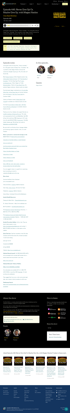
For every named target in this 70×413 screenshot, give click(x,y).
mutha (11, 46)
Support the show (18, 38)
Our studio (26, 395)
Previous (56, 26)
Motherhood (18, 49)
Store (46, 4)
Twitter (16, 312)
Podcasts (23, 4)
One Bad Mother (10, 16)
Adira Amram (12, 187)
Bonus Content (48, 400)
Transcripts (16, 392)
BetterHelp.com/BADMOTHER (10, 124)
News (15, 395)
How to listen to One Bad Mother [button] (11, 41)
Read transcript (28, 38)
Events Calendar (16, 397)
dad (14, 49)
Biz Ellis (39, 75)
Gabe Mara (50, 75)
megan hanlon (21, 46)
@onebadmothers (10, 321)
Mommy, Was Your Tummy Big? (15, 94)
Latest (31, 4)
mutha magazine (34, 46)
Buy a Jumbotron (38, 392)
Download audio (7, 38)
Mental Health (15, 46)
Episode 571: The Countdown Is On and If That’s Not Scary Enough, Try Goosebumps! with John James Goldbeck (51, 372)
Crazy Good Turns (20, 85)
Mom (27, 49)
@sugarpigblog (6, 85)
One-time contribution (49, 399)
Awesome (13, 184)
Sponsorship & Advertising (28, 400)
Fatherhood (23, 49)
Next (63, 26)
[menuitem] (23, 4)
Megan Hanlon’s (10, 77)
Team (25, 394)
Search (66, 1)
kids (8, 49)
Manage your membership (50, 392)
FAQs (47, 402)
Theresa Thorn (27, 46)
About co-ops (26, 392)
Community (26, 397)
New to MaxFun (6, 394)
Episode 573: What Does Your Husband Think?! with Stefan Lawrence (29, 370)
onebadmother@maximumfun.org (10, 311)
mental (8, 46)
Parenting (11, 49)
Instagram (21, 312)
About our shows (6, 392)
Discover (15, 394)
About (38, 4)
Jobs (25, 399)
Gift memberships (49, 394)
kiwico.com (20, 120)
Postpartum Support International (12, 209)
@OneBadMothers (28, 319)
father (29, 49)
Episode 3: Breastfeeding (55, 337)
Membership (55, 4)
